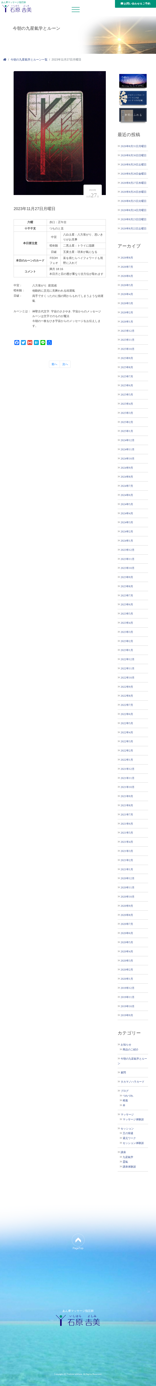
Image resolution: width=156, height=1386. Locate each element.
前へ (54, 364)
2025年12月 (127, 330)
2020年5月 (127, 942)
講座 (123, 1152)
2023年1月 (127, 650)
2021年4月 (127, 842)
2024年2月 (127, 531)
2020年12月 (127, 878)
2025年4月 (127, 403)
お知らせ (126, 1044)
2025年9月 (127, 358)
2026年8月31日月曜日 (133, 146)
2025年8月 (127, 367)
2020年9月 (127, 906)
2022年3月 (127, 741)
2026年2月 (127, 312)
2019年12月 (127, 988)
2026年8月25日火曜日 (133, 201)
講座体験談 (129, 1166)
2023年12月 (127, 550)
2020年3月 (127, 960)
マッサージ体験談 (133, 1119)
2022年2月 (127, 750)
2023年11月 (127, 559)
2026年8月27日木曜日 (133, 183)
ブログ (125, 1091)
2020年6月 (127, 933)
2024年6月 (127, 495)
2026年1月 (127, 321)
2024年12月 (127, 440)
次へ (65, 364)
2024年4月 (127, 513)
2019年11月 (127, 997)
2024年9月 (127, 467)
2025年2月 (127, 422)
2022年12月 (127, 659)
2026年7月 (127, 267)
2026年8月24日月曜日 (133, 210)
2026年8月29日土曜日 (133, 164)
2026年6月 (127, 276)
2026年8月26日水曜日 (133, 192)
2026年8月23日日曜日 (133, 219)
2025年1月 (127, 431)
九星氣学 (128, 1157)
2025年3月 (127, 413)
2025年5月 (127, 394)
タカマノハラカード (132, 1081)
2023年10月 (127, 568)
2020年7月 (127, 924)
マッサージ (127, 1114)
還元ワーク (129, 1138)
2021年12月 (127, 769)
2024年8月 (127, 476)
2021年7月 (127, 814)
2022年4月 (127, 732)
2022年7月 (127, 705)
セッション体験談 (133, 1143)
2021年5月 (127, 832)
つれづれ (128, 1095)
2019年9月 (127, 1015)
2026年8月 (127, 257)
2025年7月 (127, 376)
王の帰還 (128, 1133)
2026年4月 (127, 294)
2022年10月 (127, 677)
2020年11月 (127, 887)
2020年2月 (127, 969)
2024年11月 (127, 449)
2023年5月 (127, 613)
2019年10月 (127, 1006)
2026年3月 (127, 303)
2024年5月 (127, 504)
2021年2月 (127, 860)
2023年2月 (127, 641)
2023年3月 (127, 632)
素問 (123, 1072)
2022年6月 (127, 714)
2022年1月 (127, 759)
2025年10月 (127, 349)
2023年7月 (127, 595)
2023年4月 (127, 622)
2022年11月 (127, 668)
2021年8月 (127, 805)
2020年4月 (127, 951)
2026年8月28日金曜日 (133, 173)
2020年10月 (127, 896)
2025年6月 (127, 385)
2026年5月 (127, 285)
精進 (125, 1100)
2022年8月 (127, 695)
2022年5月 (127, 723)
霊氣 (125, 1161)
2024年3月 (127, 522)
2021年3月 (127, 851)
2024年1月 (127, 540)
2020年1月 (127, 978)
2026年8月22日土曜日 (133, 228)
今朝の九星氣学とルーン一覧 (29, 59)
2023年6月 (127, 604)
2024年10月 (127, 458)
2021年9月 (127, 796)
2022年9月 (127, 686)
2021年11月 (127, 778)
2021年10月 (127, 787)
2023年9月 (127, 577)
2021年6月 (127, 823)
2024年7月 (127, 486)
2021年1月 (127, 869)
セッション (127, 1128)
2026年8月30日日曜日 (133, 155)
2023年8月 (127, 586)
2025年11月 (127, 339)
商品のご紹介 (131, 1049)
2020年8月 (127, 915)
